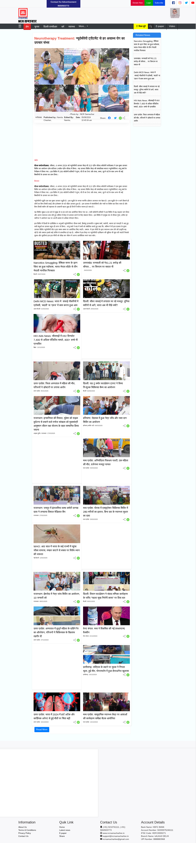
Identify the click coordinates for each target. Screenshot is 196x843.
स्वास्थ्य (71, 26)
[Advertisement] (21, 3)
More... (82, 26)
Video (172, 26)
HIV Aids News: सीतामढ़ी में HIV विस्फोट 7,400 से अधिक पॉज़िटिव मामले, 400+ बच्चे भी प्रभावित (147, 103)
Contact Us (23, 836)
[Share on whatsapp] (121, 117)
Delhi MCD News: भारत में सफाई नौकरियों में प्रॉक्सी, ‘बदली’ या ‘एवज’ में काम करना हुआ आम (147, 75)
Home (62, 827)
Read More (41, 729)
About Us (22, 827)
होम (27, 26)
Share (62, 836)
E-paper (160, 26)
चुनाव (36, 26)
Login (148, 3)
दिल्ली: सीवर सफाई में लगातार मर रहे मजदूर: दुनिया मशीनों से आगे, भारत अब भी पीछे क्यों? (147, 89)
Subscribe (159, 3)
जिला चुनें (142, 26)
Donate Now (138, 3)
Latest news (64, 830)
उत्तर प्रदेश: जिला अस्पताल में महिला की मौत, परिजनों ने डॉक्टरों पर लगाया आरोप (147, 117)
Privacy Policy (24, 833)
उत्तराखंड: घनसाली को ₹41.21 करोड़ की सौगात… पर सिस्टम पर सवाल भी (146, 61)
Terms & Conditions (27, 830)
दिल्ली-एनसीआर (50, 26)
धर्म (62, 26)
